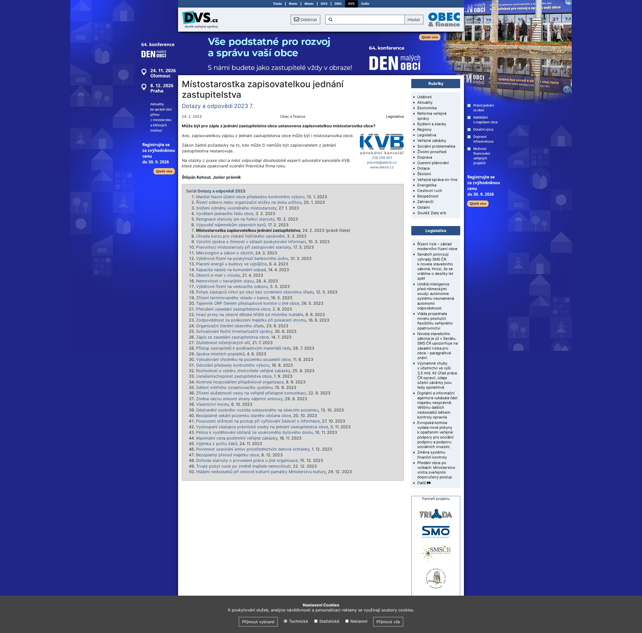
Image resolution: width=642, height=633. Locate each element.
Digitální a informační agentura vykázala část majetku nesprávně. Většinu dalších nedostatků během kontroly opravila (437, 405)
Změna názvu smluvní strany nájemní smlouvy (239, 398)
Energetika (426, 185)
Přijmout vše (388, 621)
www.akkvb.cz (381, 167)
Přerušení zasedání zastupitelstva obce (233, 308)
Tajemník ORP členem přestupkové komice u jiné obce (247, 303)
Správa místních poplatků (220, 353)
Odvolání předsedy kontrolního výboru (232, 365)
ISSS (324, 4)
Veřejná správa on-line (437, 179)
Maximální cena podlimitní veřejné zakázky (236, 438)
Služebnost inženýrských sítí (223, 342)
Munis (293, 4)
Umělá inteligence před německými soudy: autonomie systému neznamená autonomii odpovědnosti (435, 296)
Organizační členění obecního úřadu (230, 325)
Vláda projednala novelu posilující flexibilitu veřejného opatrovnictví (435, 321)
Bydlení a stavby (431, 124)
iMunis (309, 4)
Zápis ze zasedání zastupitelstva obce (232, 337)
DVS (351, 4)
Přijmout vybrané (258, 621)
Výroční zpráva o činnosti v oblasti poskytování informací (251, 241)
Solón (365, 4)
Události (424, 97)
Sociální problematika (436, 146)
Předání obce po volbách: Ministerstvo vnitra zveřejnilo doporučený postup (436, 470)
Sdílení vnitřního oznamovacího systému (234, 387)
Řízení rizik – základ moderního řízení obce (437, 246)
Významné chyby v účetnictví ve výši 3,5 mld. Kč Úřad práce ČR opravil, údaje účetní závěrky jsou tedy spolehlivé (437, 375)
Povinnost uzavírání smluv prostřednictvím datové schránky (252, 449)
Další (422, 483)
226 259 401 (382, 158)
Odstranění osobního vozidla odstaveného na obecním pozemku (257, 409)
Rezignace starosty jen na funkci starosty (235, 219)
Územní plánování (433, 163)
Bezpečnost (427, 196)
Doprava (424, 157)
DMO (338, 4)
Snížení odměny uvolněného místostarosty (236, 207)
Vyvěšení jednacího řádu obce (224, 213)
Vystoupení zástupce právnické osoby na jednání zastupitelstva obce (262, 426)
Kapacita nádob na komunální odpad (231, 269)
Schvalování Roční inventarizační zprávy (234, 331)
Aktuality (425, 102)
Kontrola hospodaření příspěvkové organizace (240, 381)
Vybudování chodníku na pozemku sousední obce (243, 359)
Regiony (424, 129)
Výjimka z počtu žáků (216, 443)
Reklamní (358, 621)
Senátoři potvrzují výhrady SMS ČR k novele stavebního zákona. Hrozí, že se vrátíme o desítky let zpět (435, 266)
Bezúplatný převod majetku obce (227, 454)
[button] (305, 19)
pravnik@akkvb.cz (381, 162)
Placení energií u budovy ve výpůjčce (231, 263)
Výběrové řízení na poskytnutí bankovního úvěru (242, 258)
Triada (277, 4)
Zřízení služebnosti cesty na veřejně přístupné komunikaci (251, 392)
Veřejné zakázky (431, 140)
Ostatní (423, 207)
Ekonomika (427, 108)
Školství (424, 174)
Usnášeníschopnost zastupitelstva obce (234, 376)
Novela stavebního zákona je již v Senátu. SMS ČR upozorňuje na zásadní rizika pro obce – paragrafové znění (437, 346)
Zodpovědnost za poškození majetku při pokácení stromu (251, 320)
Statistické (328, 621)
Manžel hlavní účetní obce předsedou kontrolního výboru (250, 196)
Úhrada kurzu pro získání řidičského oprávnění (240, 236)
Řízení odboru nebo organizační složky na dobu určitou (248, 202)
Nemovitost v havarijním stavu (225, 280)
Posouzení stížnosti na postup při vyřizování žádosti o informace (258, 421)
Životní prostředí (432, 152)
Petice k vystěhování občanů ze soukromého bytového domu (254, 432)
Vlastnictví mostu (212, 404)
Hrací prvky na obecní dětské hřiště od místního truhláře (249, 314)
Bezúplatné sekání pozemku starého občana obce (243, 415)
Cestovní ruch (429, 190)
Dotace (423, 168)
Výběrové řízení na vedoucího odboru (232, 286)
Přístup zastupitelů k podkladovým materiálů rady (243, 348)
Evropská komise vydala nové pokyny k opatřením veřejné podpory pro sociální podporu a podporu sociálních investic (435, 434)
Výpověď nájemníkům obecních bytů (231, 224)
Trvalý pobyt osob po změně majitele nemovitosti (243, 466)
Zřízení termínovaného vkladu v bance (232, 297)
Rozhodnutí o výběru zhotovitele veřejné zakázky (243, 370)
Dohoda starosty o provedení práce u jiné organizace (247, 460)
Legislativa (395, 116)
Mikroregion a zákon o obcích (224, 252)
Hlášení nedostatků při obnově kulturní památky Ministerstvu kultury (261, 471)
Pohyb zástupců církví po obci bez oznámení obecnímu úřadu (255, 291)
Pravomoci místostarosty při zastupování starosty (243, 247)
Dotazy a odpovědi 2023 (215, 105)
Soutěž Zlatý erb (431, 213)
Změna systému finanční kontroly (432, 454)
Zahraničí (425, 201)
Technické (298, 621)
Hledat (414, 19)
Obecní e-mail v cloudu (218, 275)
